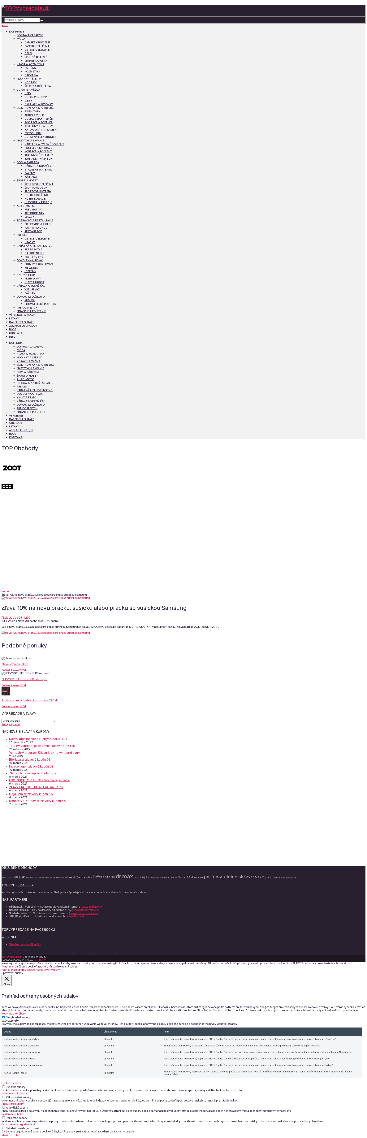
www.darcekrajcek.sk (86, 910)
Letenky (30, 271)
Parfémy (30, 68)
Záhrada (30, 177)
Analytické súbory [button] (13, 1104)
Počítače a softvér (38, 122)
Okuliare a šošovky (38, 104)
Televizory (32, 111)
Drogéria (31, 75)
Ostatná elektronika (40, 137)
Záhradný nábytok (38, 158)
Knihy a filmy (26, 275)
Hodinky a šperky (29, 78)
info (12, 336)
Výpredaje (16, 415)
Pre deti (22, 235)
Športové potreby (37, 191)
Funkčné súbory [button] (11, 1083)
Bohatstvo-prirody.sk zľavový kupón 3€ (37, 801)
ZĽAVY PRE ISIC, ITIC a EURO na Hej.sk (24, 679)
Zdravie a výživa (28, 89)
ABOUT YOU (8, 877)
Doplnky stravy (36, 97)
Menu (5, 25)
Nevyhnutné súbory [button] (14, 1013)
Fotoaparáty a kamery (41, 129)
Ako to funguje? (21, 430)
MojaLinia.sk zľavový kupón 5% (31, 794)
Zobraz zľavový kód (14, 670)
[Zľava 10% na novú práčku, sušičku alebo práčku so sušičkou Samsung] (183, 598)
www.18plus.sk (76, 916)
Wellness (31, 267)
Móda (21, 39)
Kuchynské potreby (38, 155)
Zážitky (29, 293)
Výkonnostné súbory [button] (14, 1093)
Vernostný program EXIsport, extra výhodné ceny (44, 753)
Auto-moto (25, 206)
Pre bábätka (33, 249)
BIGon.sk (50, 877)
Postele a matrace (38, 147)
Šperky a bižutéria (37, 86)
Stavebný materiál (38, 169)
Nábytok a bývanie (30, 140)
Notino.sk (198, 877)
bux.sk (71, 877)
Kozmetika (32, 71)
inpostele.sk (156, 877)
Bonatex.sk (61, 877)
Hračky (29, 242)
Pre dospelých (27, 307)
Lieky (27, 93)
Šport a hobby (27, 180)
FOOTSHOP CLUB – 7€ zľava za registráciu (39, 780)
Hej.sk (144, 877)
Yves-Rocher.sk (288, 877)
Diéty (28, 100)
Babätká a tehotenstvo (35, 246)
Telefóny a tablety (38, 126)
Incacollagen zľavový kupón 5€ (31, 766)
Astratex (41, 877)
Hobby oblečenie (36, 195)
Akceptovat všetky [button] (48, 969)
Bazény (29, 173)
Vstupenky (32, 289)
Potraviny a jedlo (37, 224)
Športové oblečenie (39, 184)
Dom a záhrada (28, 162)
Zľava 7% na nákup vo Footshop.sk (33, 773)
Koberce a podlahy (38, 151)
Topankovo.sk (271, 877)
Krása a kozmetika (30, 64)
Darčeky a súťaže (21, 322)
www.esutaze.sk (92, 906)
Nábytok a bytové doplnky (44, 144)
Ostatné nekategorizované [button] (18, 1124)
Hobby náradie (35, 198)
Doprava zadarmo (30, 35)
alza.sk (19, 877)
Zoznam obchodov (23, 325)
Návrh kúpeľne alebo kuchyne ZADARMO (38, 739)
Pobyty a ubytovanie (39, 264)
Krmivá (29, 300)
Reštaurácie (33, 231)
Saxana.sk (252, 877)
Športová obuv (35, 187)
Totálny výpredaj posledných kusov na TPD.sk (30, 700)
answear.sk (31, 877)
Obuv (28, 53)
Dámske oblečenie (37, 42)
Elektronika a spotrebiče (35, 108)
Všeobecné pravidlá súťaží (25, 944)
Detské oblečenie (37, 49)
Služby (29, 217)
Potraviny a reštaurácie (35, 220)
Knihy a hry (32, 278)
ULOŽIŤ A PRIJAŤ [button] (12, 1134)
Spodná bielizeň (36, 57)
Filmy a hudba (34, 282)
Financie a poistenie (31, 311)
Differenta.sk (104, 877)
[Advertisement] (183, 561)
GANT (136, 877)
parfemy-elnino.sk (223, 877)
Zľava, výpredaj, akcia (15, 664)
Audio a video (34, 115)
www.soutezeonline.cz (84, 913)
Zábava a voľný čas (31, 286)
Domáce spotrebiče (38, 118)
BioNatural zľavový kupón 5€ (30, 759)
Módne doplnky (36, 60)
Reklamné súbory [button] (12, 1114)
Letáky (14, 318)
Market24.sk (186, 877)
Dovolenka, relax (30, 260)
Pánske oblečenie (37, 46)
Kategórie (16, 31)
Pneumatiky (33, 209)
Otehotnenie (34, 253)
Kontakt (15, 333)
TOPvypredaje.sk (12, 956)
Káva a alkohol (35, 227)
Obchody (15, 423)
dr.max (124, 876)
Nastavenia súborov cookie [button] (18, 969)
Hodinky (30, 82)
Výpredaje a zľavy (22, 315)
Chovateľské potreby (40, 304)
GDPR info (40, 960)
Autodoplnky (34, 213)
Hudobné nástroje (38, 202)
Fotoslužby (32, 133)
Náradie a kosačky (37, 166)
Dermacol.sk (84, 877)
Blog (12, 329)
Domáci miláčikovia (31, 296)
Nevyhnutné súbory (18, 1017)
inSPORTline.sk (169, 877)
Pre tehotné (33, 256)
